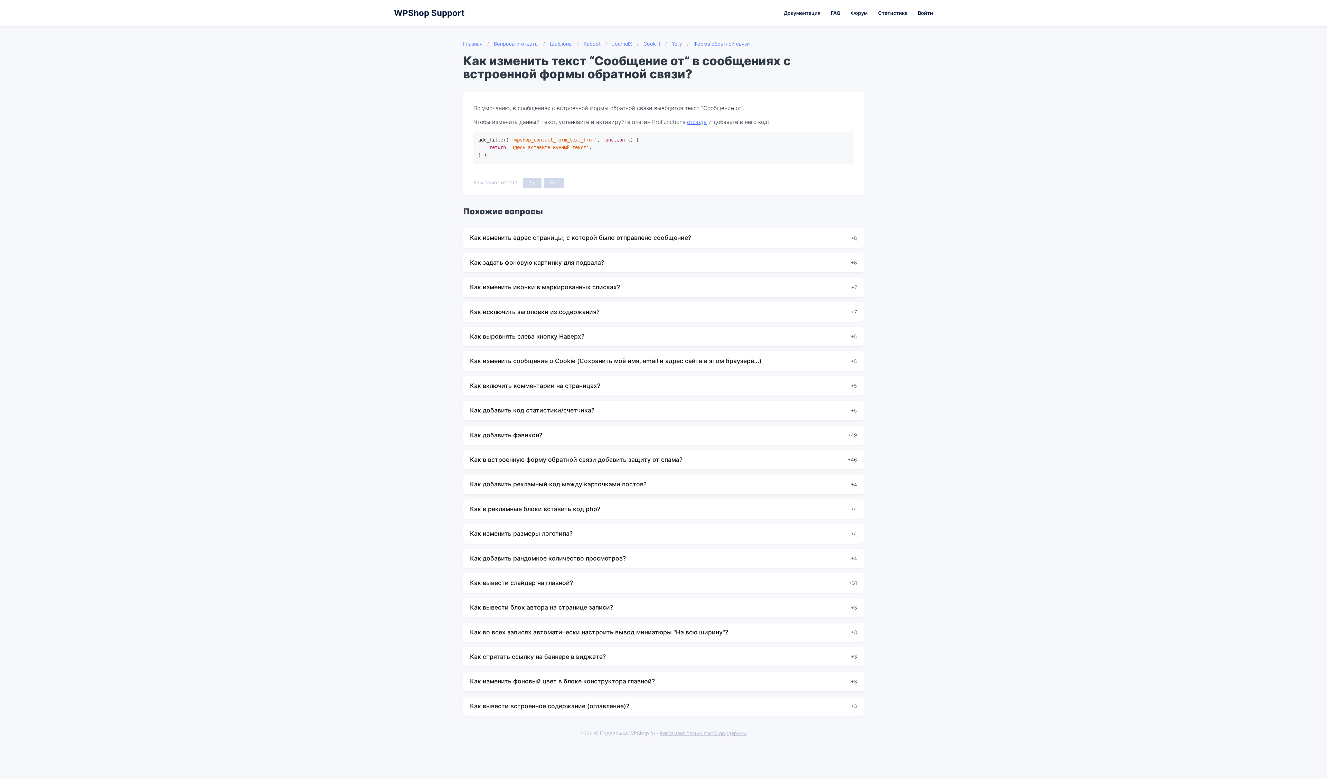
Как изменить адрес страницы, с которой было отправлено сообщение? (580, 237)
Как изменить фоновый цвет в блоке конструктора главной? (562, 681)
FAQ (835, 13)
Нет (554, 182)
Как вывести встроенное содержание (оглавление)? (549, 706)
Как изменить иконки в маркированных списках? (545, 287)
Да (532, 182)
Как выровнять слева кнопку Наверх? (527, 336)
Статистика (892, 13)
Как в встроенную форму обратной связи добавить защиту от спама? (576, 459)
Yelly (677, 44)
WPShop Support (429, 13)
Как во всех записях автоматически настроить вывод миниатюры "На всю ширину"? (599, 632)
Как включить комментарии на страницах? (535, 385)
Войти (925, 13)
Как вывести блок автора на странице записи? (541, 607)
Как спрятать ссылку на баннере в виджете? (538, 656)
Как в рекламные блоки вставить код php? (535, 509)
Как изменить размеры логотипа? (521, 533)
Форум (859, 13)
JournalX (622, 44)
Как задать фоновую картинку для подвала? (537, 262)
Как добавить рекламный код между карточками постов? (558, 484)
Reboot (592, 44)
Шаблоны (561, 44)
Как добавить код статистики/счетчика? (532, 410)
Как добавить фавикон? (506, 435)
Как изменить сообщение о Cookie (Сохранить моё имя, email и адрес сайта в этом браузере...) (616, 360)
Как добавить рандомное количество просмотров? (548, 558)
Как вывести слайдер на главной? (521, 582)
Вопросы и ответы (516, 44)
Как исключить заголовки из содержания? (535, 311)
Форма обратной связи (722, 44)
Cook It (651, 44)
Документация (802, 13)
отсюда (697, 121)
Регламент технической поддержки (703, 733)
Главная (472, 44)
